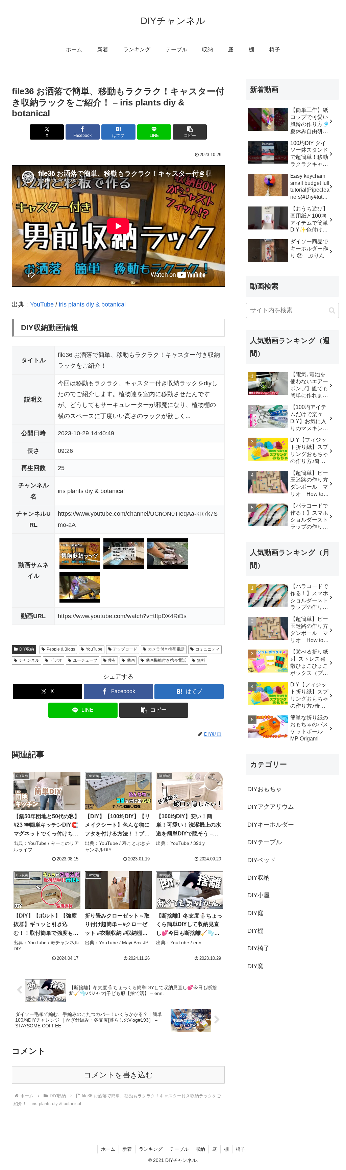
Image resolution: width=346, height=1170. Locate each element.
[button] (190, 132)
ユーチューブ (85, 660)
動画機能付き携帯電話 (166, 660)
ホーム (108, 1149)
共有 (112, 660)
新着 (127, 1149)
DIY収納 (26, 649)
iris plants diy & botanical (92, 304)
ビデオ (56, 660)
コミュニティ (207, 649)
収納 (200, 1149)
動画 (131, 660)
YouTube (42, 304)
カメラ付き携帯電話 (166, 649)
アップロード (125, 649)
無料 (201, 660)
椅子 (240, 1149)
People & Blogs (61, 649)
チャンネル (29, 660)
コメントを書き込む (118, 1075)
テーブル (179, 1149)
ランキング (151, 1149)
